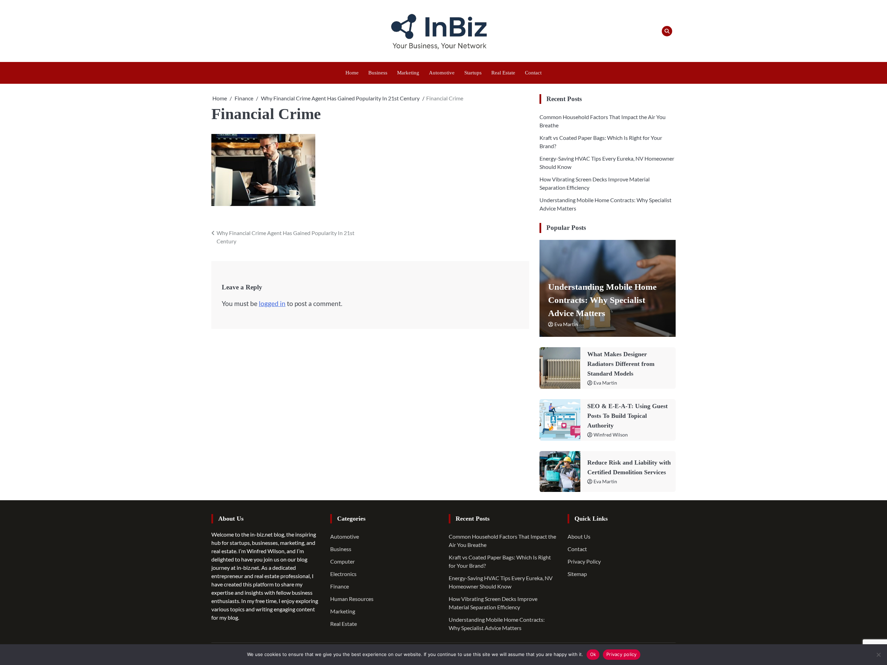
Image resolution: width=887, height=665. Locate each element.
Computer (342, 561)
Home (352, 72)
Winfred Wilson (611, 435)
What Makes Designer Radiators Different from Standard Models (621, 364)
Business (377, 72)
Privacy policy (621, 654)
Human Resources (352, 598)
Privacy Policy (584, 561)
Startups (473, 72)
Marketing (408, 72)
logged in (272, 303)
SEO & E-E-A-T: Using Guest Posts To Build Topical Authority (627, 416)
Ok (593, 654)
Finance (339, 586)
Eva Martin (566, 324)
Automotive (442, 72)
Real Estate (503, 72)
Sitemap (577, 573)
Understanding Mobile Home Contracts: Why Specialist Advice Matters (602, 300)
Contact (533, 72)
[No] (878, 654)
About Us (579, 536)
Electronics (343, 573)
